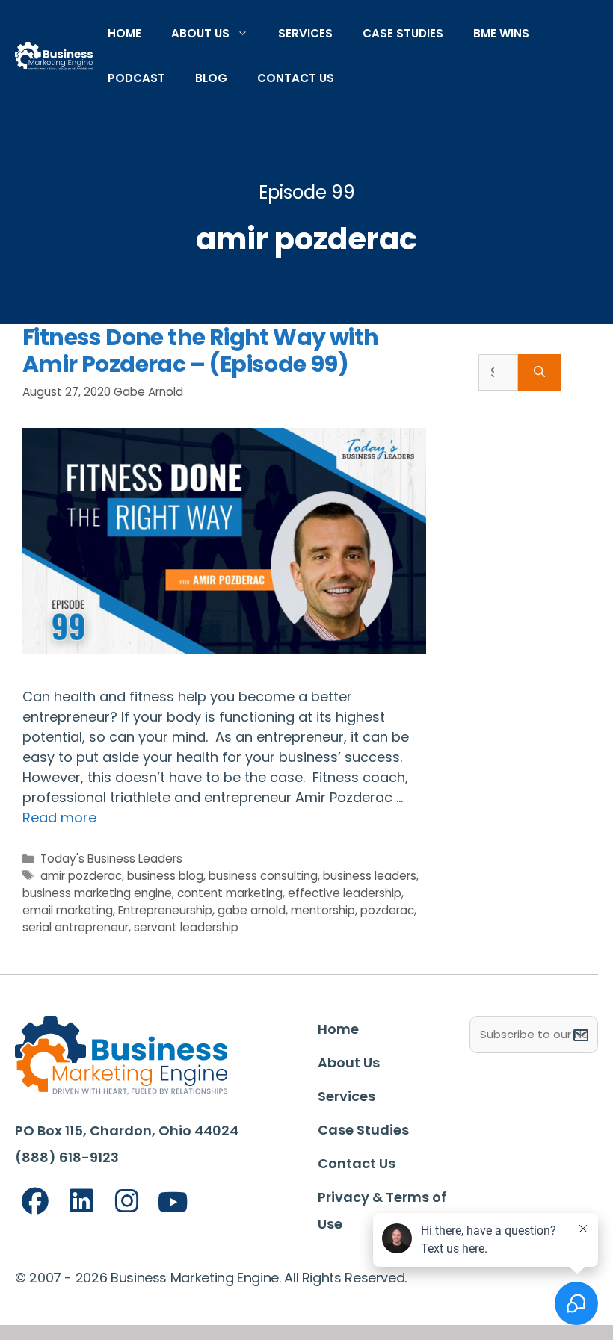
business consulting (263, 876)
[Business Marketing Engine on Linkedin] (81, 1201)
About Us (200, 33)
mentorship (323, 910)
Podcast (136, 78)
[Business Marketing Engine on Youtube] (173, 1203)
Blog (211, 78)
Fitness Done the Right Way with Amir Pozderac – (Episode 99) (200, 350)
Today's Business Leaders (111, 858)
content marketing (230, 893)
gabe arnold (252, 910)
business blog (165, 876)
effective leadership (344, 893)
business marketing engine (97, 893)
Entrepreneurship (165, 910)
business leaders (369, 876)
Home (124, 33)
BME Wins (501, 33)
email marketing (67, 910)
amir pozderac (81, 876)
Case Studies (403, 33)
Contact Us (295, 78)
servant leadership (186, 927)
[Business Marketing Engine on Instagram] (127, 1201)
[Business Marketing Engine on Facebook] (35, 1201)
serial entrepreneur (75, 927)
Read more (59, 817)
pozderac (387, 910)
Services (305, 33)
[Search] (539, 372)
